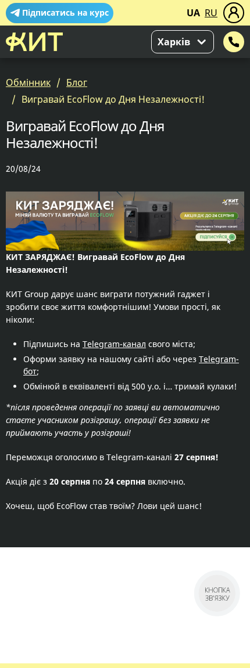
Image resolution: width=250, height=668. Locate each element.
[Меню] (233, 12)
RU (211, 12)
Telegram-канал (114, 343)
